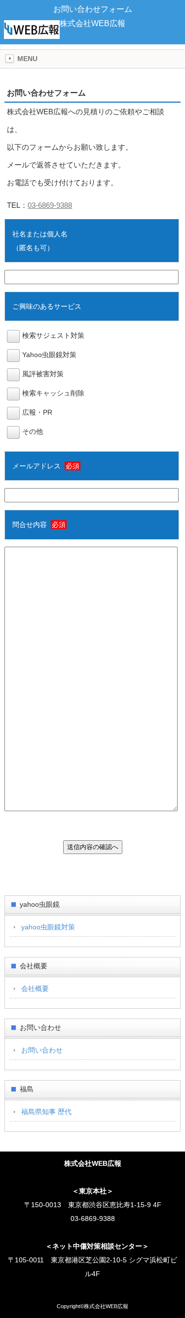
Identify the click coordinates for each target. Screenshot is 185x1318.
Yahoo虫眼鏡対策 (49, 355)
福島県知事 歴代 (46, 1112)
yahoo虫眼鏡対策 (48, 927)
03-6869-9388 (50, 205)
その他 (32, 431)
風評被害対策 (43, 374)
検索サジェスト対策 (53, 335)
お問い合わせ (42, 1050)
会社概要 (35, 988)
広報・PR (37, 412)
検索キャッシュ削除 (53, 393)
